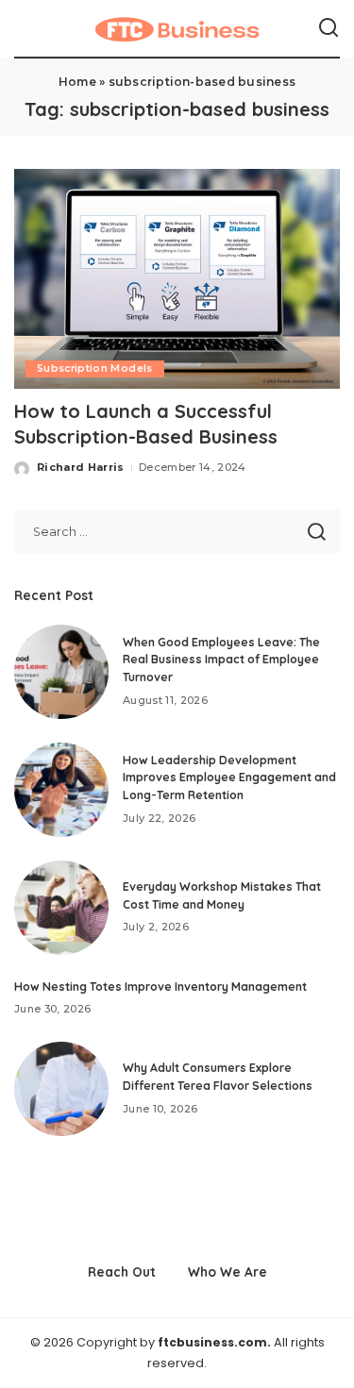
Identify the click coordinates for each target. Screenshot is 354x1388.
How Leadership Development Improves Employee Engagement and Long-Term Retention (229, 777)
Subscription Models (95, 368)
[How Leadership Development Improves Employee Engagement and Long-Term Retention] (61, 790)
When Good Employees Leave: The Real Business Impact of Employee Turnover (221, 659)
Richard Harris (81, 467)
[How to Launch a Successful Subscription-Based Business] (177, 279)
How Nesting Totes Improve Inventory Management (160, 986)
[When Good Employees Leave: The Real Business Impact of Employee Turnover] (61, 672)
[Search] (328, 28)
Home (77, 82)
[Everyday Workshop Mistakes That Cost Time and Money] (61, 908)
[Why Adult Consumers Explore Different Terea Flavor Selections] (61, 1089)
